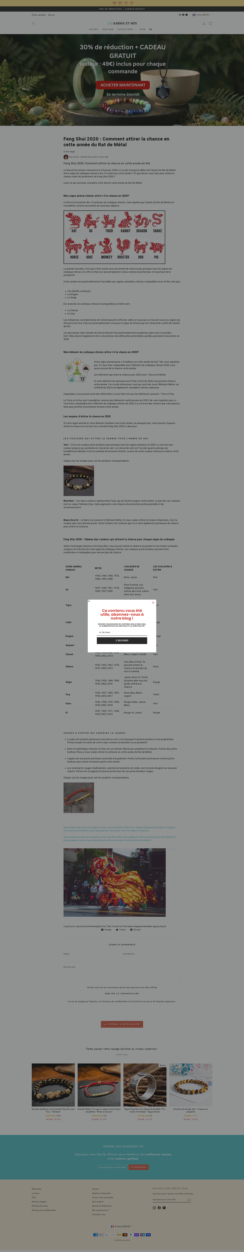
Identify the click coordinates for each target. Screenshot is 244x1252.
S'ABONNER (122, 640)
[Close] (153, 603)
